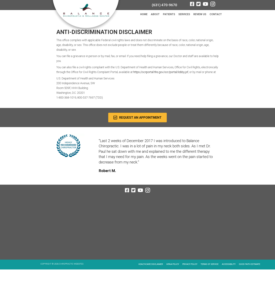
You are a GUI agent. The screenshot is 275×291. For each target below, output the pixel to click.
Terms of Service (210, 264)
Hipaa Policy (172, 264)
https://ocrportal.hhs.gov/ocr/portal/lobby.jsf (160, 72)
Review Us (199, 14)
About (155, 14)
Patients (169, 14)
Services (184, 14)
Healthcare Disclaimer (150, 264)
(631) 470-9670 (164, 5)
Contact (216, 14)
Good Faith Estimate (249, 264)
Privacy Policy (189, 264)
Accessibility (229, 264)
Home (144, 14)
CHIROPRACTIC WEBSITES (71, 264)
